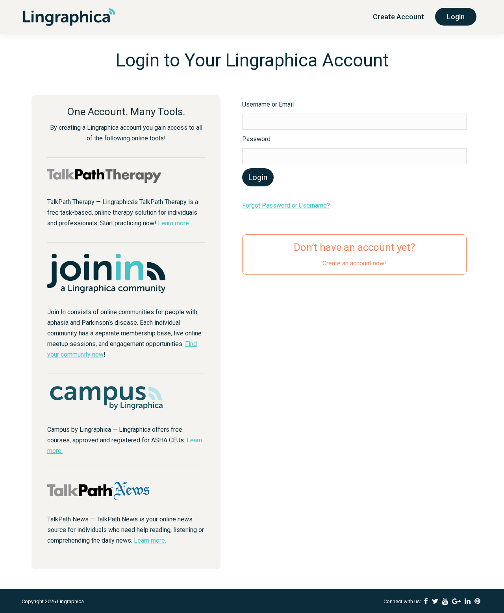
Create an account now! (354, 263)
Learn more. (174, 223)
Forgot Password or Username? (286, 205)
